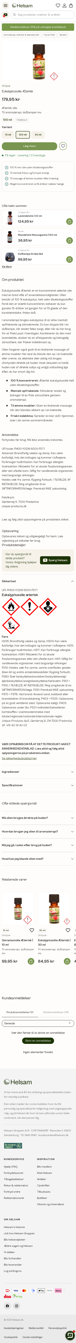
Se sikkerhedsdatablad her (19, 758)
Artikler (41, 1179)
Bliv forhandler (12, 1258)
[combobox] (42, 15)
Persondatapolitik (58, 1328)
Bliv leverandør (13, 1264)
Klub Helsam (44, 1173)
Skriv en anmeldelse (38, 1040)
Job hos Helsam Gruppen (19, 1233)
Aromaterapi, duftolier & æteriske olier (21, 35)
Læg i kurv (29, 146)
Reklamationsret (14, 1198)
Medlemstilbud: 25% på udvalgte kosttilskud (38, 27)
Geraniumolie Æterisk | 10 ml (17, 942)
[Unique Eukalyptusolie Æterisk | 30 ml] (54, 908)
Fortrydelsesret (13, 1173)
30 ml (38, 134)
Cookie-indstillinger (33, 1337)
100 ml (23, 134)
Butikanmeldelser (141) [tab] (56, 1012)
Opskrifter (43, 1185)
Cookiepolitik (11, 1337)
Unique (6, 85)
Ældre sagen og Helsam (18, 1246)
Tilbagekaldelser (14, 1179)
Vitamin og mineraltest (50, 1204)
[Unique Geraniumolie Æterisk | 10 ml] (18, 908)
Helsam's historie (14, 1227)
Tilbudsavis (43, 1191)
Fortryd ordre (12, 1191)
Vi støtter (9, 1252)
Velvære (63, 35)
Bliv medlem (44, 1166)
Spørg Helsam (58, 560)
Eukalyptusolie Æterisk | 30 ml (54, 942)
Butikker (42, 1198)
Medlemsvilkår (36, 1328)
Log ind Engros (13, 1271)
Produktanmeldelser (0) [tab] (19, 1012)
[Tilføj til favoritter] (63, 146)
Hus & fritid (49, 35)
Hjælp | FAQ (11, 1166)
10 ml (8, 134)
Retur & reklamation (16, 1185)
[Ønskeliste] (58, 5)
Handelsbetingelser (14, 1328)
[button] (71, 5)
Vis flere (7, 266)
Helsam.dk (18, 1320)
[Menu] (5, 5)
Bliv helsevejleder (14, 1239)
